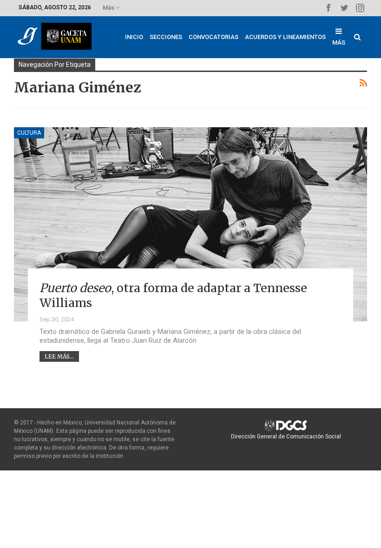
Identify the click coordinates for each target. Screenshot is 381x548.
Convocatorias (213, 36)
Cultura (29, 133)
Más (109, 7)
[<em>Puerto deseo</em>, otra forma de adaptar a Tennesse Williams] (190, 224)
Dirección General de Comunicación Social (286, 436)
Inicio (134, 36)
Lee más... (59, 356)
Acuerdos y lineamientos (285, 36)
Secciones (166, 36)
